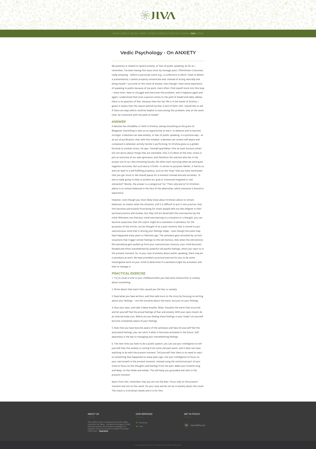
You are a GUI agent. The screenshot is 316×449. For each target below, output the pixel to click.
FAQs (201, 33)
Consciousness (157, 33)
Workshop (143, 422)
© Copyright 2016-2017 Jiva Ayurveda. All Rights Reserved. (158, 445)
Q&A (193, 33)
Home (115, 33)
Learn (185, 33)
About (125, 33)
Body (134, 33)
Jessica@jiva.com (197, 425)
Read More (103, 430)
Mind (143, 33)
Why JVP (174, 33)
